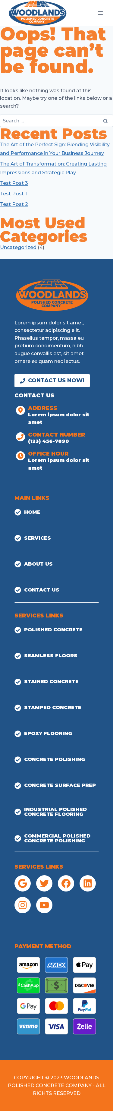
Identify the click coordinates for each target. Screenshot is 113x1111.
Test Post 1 (13, 194)
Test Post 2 (14, 204)
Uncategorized (18, 247)
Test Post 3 (14, 183)
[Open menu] (100, 12)
